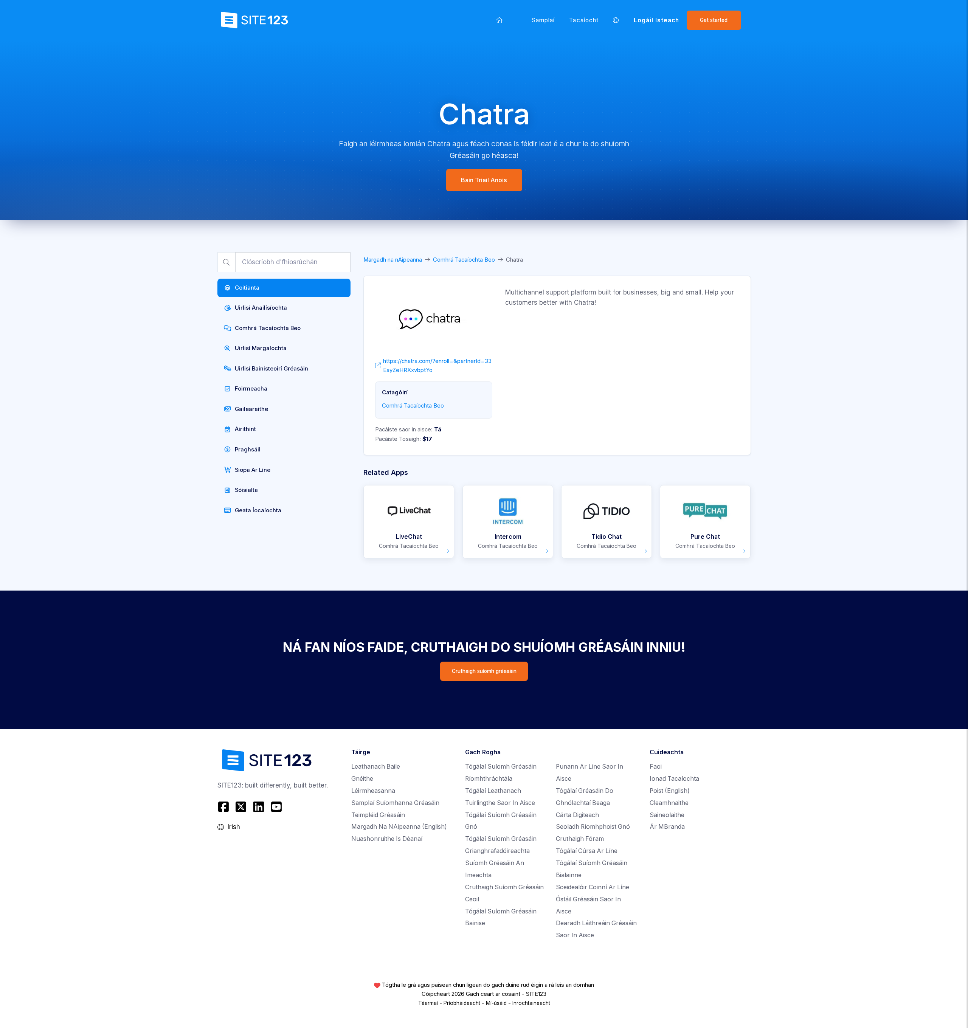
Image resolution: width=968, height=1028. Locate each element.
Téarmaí (428, 1003)
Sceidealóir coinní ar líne (592, 887)
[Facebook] (224, 807)
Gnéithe (362, 778)
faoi (656, 766)
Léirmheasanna (373, 790)
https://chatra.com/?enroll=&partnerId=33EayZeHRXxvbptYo (437, 366)
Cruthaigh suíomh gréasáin (484, 671)
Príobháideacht (462, 1003)
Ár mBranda (667, 826)
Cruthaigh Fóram (580, 838)
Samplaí (543, 20)
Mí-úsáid (496, 1003)
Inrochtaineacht (531, 1003)
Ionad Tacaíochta (674, 778)
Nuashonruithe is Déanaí (386, 838)
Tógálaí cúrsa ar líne (586, 850)
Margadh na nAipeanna (392, 259)
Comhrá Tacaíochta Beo (464, 259)
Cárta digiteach (577, 815)
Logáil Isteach (656, 20)
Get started (714, 20)
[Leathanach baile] (499, 20)
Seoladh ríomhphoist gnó (593, 826)
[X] (241, 807)
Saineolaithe (667, 815)
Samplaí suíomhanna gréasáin (395, 802)
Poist (670, 790)
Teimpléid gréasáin (378, 815)
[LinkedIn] (259, 807)
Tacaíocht (584, 20)
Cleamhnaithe (669, 802)
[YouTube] (276, 807)
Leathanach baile (375, 766)
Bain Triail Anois (484, 180)
